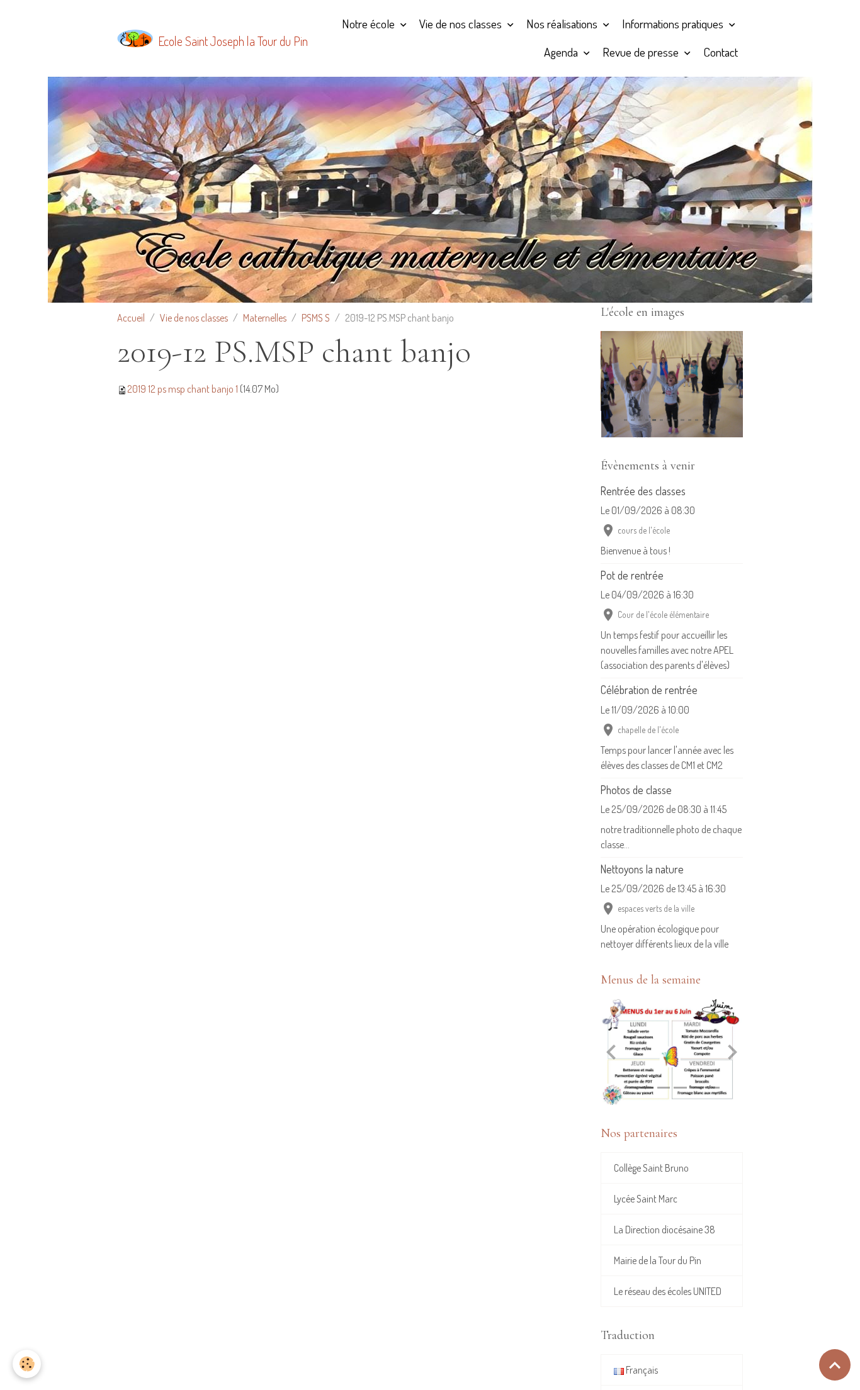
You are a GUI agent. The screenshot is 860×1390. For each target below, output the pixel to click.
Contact (720, 52)
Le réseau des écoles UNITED (667, 1291)
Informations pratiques (674, 23)
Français (641, 1370)
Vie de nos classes (461, 23)
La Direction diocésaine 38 (664, 1229)
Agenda (562, 52)
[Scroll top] (835, 1365)
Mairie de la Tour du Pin (657, 1260)
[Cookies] (27, 1364)
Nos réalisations (563, 23)
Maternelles (264, 317)
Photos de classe (636, 790)
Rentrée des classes (643, 491)
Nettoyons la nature (642, 869)
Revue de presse (642, 52)
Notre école (369, 23)
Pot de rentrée (632, 575)
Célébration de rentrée (649, 690)
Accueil (131, 317)
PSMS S (316, 317)
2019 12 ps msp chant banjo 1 (182, 389)
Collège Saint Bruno (651, 1168)
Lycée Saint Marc (645, 1198)
